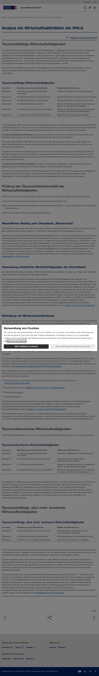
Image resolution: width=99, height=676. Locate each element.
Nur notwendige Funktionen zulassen (73, 346)
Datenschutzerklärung (16, 341)
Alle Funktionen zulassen (26, 346)
